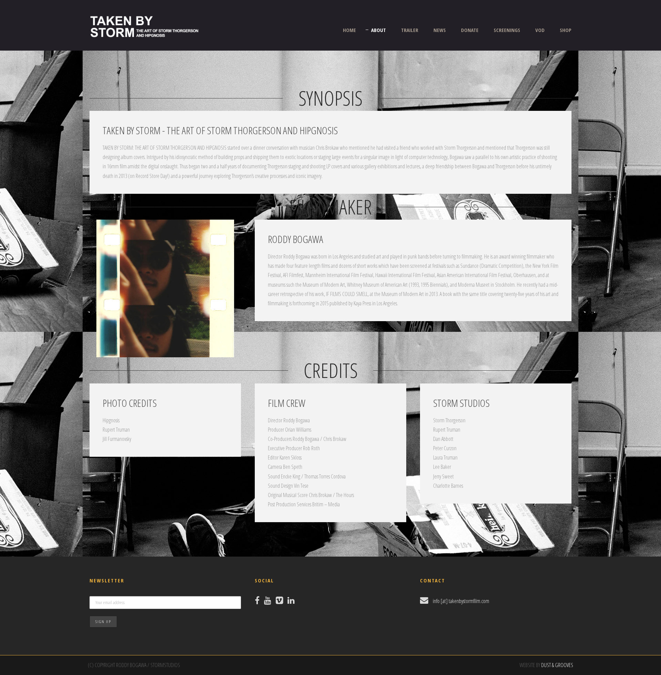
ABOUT (378, 30)
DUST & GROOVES (557, 665)
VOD (540, 30)
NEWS (439, 30)
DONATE (470, 30)
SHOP (565, 30)
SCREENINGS (507, 30)
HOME (349, 30)
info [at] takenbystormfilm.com (461, 601)
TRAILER (409, 30)
